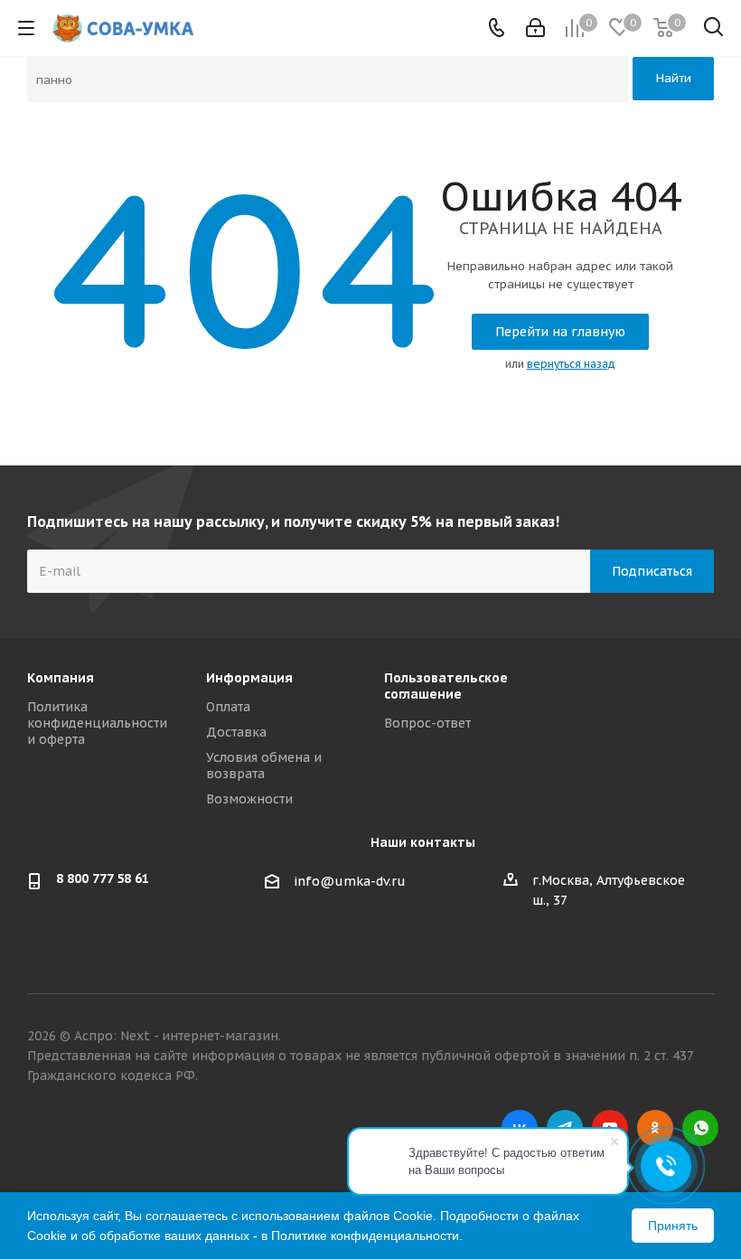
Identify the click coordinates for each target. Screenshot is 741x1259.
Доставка (236, 732)
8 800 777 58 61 (102, 878)
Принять (673, 1225)
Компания (60, 678)
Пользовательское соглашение (446, 686)
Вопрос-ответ (427, 723)
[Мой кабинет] (535, 28)
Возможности (249, 799)
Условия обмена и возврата (264, 765)
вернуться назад (571, 364)
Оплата (228, 707)
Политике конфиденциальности (365, 1235)
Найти (673, 78)
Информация (249, 678)
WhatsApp (700, 1128)
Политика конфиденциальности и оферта (97, 723)
